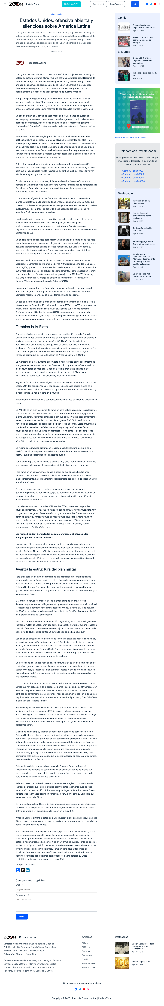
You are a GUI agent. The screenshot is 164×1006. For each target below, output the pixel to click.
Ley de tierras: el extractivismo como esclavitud (142, 215)
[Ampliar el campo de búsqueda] (135, 4)
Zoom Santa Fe (98, 4)
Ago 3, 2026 (138, 247)
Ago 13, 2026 (138, 66)
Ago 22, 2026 (137, 952)
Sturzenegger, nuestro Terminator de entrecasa (144, 242)
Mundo (125, 51)
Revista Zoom (27, 937)
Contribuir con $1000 (132, 171)
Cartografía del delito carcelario (142, 229)
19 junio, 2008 (56, 51)
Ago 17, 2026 (138, 45)
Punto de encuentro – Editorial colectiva (130, 137)
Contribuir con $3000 (133, 174)
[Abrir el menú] (4, 4)
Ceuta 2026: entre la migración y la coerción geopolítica (143, 60)
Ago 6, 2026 (138, 221)
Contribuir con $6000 (133, 177)
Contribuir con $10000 (133, 181)
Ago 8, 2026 (138, 78)
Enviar (21, 917)
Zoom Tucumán (116, 4)
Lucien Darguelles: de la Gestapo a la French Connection (143, 946)
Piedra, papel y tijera (141, 961)
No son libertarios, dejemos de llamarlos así (144, 26)
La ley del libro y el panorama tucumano (142, 275)
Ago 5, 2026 (138, 233)
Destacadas (125, 193)
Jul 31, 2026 (138, 279)
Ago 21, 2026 (137, 964)
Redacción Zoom (36, 62)
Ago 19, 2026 (138, 31)
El (119, 51)
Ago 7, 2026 (138, 206)
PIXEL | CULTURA (71, 4)
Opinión (123, 17)
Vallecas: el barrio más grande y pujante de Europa (143, 40)
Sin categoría (56, 14)
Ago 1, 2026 (138, 267)
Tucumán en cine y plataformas (141, 202)
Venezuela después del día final (145, 74)
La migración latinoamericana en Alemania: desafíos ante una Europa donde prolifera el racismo (144, 259)
